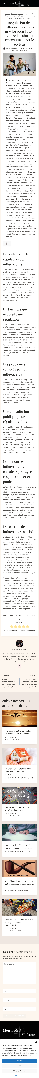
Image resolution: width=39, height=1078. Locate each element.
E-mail (7, 1000)
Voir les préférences (19, 1071)
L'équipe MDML (13, 48)
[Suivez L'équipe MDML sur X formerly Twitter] (19, 666)
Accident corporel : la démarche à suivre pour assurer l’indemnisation (19, 922)
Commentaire (9, 964)
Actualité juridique (17, 14)
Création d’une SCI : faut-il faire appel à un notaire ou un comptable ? (18, 771)
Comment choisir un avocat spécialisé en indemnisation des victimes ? (10, 681)
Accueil (7, 14)
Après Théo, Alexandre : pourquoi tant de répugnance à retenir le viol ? (19, 884)
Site (5, 1009)
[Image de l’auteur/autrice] (4, 48)
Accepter (19, 1061)
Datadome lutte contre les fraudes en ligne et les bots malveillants (29, 681)
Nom (6, 991)
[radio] (11, 627)
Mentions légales (19, 1075)
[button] (36, 1042)
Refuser (19, 1066)
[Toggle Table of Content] (7, 243)
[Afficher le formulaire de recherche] (4, 3)
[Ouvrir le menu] (35, 3)
